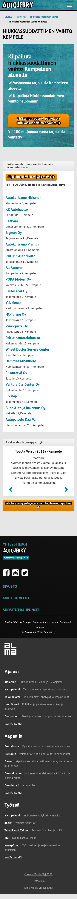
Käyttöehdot (11, 622)
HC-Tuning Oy (16, 314)
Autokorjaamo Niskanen (23, 197)
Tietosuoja (25, 622)
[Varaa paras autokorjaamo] (15, 550)
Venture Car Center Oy (23, 384)
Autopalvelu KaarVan (21, 419)
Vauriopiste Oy (17, 326)
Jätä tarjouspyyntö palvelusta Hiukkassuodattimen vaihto (38, 120)
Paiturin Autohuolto (20, 256)
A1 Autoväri (15, 267)
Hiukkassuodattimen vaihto (44, 16)
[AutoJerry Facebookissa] (7, 574)
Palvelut (21, 16)
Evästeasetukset (41, 622)
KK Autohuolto (17, 209)
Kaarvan (12, 221)
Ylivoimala (13, 302)
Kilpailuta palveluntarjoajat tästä (30, 177)
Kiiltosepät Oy (16, 291)
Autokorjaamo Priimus (22, 244)
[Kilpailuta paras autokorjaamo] (17, 5)
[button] (10, 491)
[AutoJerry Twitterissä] (25, 574)
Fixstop (11, 396)
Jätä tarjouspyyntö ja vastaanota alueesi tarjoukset (38, 503)
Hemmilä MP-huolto (21, 361)
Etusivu (8, 16)
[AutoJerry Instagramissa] (16, 574)
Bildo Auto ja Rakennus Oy (25, 408)
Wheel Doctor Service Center (27, 349)
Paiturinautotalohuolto (23, 337)
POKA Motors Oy (18, 279)
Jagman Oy (14, 232)
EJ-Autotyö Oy (16, 373)
